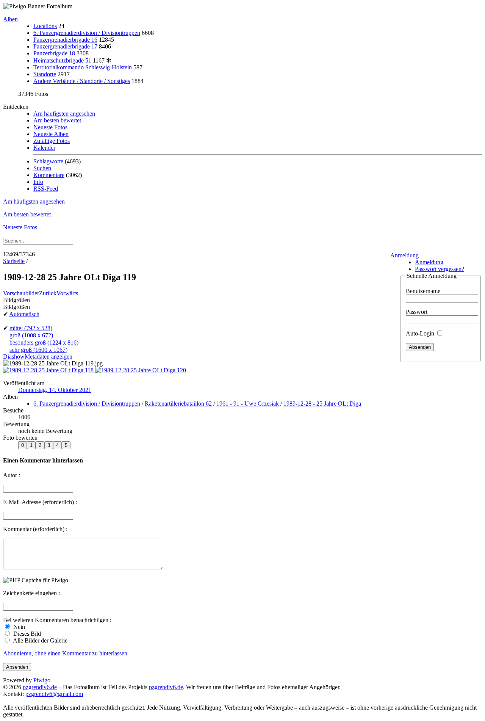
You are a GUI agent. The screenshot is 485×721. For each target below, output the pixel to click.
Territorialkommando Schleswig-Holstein (82, 67)
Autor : (11, 475)
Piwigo (41, 680)
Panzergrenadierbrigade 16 (65, 39)
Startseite (14, 261)
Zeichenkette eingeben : (31, 593)
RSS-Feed (45, 188)
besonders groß (43, 342)
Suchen (42, 168)
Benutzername (423, 291)
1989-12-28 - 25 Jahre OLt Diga (322, 403)
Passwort (416, 312)
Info (38, 182)
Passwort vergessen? (439, 269)
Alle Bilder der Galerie (39, 640)
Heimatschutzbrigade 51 (62, 60)
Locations (45, 26)
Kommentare (48, 175)
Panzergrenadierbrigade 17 (65, 46)
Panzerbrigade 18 (54, 53)
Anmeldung (404, 255)
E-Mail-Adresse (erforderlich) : (40, 502)
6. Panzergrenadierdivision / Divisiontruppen (86, 33)
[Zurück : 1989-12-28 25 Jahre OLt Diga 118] (49, 370)
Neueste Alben (51, 134)
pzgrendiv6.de (40, 687)
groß (31, 335)
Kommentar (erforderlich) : (35, 529)
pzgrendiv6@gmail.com (54, 694)
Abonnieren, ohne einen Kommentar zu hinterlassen (65, 653)
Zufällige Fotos (51, 141)
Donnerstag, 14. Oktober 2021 (54, 390)
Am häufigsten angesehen (64, 113)
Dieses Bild (26, 633)
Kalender (44, 147)
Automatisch (24, 314)
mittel (30, 328)
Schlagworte (48, 161)
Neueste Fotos (50, 127)
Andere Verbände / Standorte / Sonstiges (81, 81)
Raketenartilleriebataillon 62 (178, 403)
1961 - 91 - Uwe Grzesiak (247, 403)
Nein (18, 627)
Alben (10, 19)
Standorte (44, 74)
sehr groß (38, 349)
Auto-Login (421, 333)
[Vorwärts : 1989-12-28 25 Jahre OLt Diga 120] (140, 370)
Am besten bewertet (57, 120)
